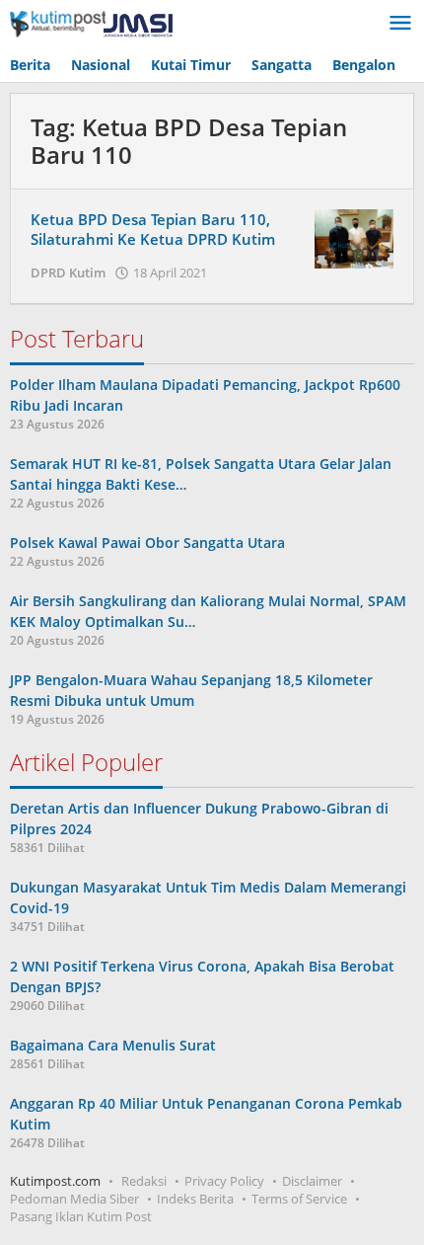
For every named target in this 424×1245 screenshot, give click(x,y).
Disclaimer (312, 1181)
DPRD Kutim (68, 272)
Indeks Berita (195, 1198)
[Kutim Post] (91, 23)
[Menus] (400, 23)
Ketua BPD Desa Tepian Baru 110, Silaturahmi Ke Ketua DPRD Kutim (153, 229)
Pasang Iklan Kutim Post (81, 1216)
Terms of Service (299, 1198)
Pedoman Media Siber (74, 1198)
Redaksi (144, 1181)
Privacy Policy (224, 1181)
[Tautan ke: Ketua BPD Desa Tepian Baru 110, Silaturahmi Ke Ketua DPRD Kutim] (354, 237)
